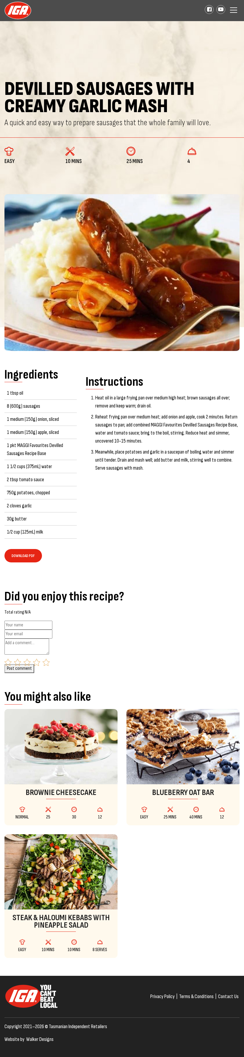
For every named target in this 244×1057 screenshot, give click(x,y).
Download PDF (23, 555)
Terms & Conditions (196, 996)
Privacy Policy (162, 996)
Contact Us (228, 996)
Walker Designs (40, 1039)
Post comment (19, 668)
